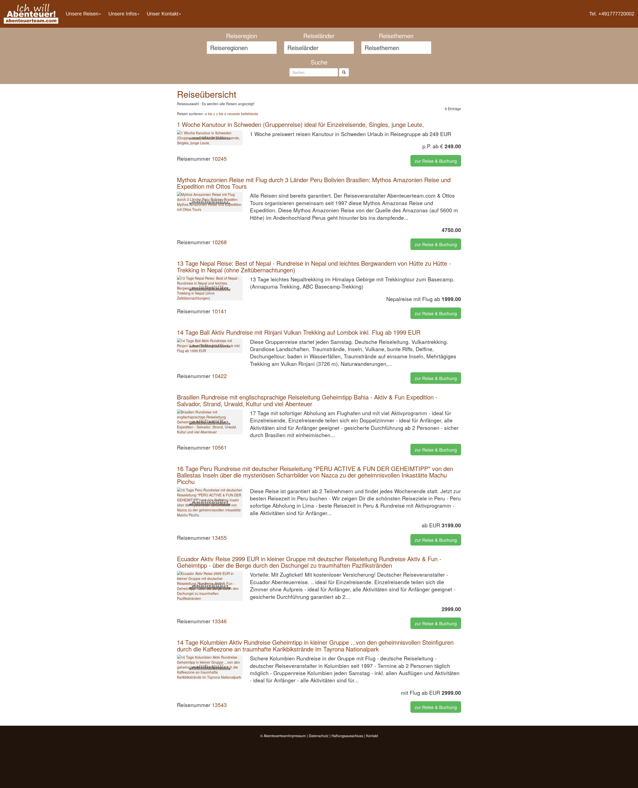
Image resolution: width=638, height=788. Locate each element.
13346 (219, 621)
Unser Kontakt (162, 13)
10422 (219, 376)
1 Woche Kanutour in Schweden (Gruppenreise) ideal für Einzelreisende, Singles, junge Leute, (300, 124)
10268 (219, 242)
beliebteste (249, 113)
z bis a (221, 113)
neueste (233, 113)
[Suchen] (344, 72)
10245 (219, 158)
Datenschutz (318, 735)
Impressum (297, 735)
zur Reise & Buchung (436, 161)
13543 (219, 705)
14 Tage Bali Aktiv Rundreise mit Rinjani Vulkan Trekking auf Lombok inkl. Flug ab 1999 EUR (298, 332)
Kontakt (372, 735)
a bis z (210, 113)
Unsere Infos (122, 13)
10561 (219, 447)
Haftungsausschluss (347, 735)
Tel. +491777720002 (611, 13)
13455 (219, 537)
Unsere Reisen (82, 13)
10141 (219, 311)
